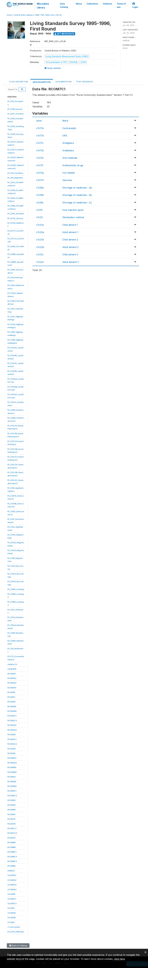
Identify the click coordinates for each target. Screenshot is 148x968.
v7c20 (39, 217)
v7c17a (40, 128)
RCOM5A (12, 777)
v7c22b (40, 247)
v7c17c (40, 142)
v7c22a (40, 232)
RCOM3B (11, 734)
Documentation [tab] (63, 82)
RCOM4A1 (12, 758)
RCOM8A (12, 842)
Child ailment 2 (70, 239)
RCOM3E (11, 753)
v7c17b (40, 135)
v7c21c (40, 254)
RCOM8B (11, 847)
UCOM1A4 (12, 889)
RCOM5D (12, 800)
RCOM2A (12, 702)
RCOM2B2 (12, 711)
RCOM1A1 (12, 673)
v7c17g (40, 172)
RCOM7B (11, 824)
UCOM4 (11, 922)
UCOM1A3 (12, 885)
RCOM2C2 (12, 720)
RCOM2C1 (12, 716)
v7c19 (39, 209)
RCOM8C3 (12, 861)
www (39, 120)
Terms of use (121, 5)
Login (135, 7)
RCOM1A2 (12, 678)
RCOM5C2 (12, 795)
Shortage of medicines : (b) (77, 195)
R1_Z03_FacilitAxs (15, 173)
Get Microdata (65, 34)
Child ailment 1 (70, 224)
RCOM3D (12, 749)
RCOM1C (11, 697)
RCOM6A (12, 805)
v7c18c (40, 202)
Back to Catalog (19, 945)
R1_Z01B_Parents (15, 109)
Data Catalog (64, 5)
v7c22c (40, 262)
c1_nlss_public (14, 927)
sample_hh (12, 664)
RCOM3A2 (12, 730)
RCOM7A (11, 819)
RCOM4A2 (12, 763)
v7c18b (40, 195)
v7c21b (40, 239)
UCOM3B (12, 917)
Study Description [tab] (18, 82)
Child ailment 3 (70, 254)
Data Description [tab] (42, 82)
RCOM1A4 (12, 687)
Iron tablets (68, 172)
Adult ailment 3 (70, 262)
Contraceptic (69, 128)
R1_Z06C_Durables (16, 213)
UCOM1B (11, 894)
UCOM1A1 (12, 875)
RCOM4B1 (12, 767)
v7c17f (39, 165)
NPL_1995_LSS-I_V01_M (51, 15)
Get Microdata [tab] (85, 82)
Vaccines (67, 180)
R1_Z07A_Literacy (15, 218)
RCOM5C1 (12, 791)
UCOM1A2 (12, 880)
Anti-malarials (69, 157)
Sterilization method (73, 217)
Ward (65, 120)
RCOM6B (11, 809)
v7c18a (40, 187)
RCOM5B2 (12, 786)
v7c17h (40, 180)
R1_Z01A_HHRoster (16, 932)
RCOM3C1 (12, 739)
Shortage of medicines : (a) (77, 187)
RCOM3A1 (12, 725)
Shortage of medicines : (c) (77, 202)
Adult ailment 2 (70, 247)
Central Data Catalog (23, 15)
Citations (107, 4)
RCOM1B (11, 692)
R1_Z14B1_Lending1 (16, 589)
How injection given (73, 209)
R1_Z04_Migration (15, 177)
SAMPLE (11, 870)
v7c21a (40, 224)
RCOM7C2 (12, 833)
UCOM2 (11, 908)
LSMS (36, 15)
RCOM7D (12, 838)
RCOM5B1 (12, 781)
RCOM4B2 (12, 772)
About (79, 4)
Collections (92, 4)
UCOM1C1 (12, 899)
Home (9, 15)
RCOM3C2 (12, 744)
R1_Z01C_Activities (16, 114)
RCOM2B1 (12, 706)
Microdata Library (43, 5)
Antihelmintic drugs (72, 165)
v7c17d (40, 150)
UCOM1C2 (12, 903)
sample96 (12, 669)
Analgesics (68, 142)
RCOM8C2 (12, 856)
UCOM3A (12, 913)
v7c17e (40, 157)
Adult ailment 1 (70, 232)
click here (119, 958)
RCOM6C (12, 814)
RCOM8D (12, 866)
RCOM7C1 (12, 828)
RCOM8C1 (12, 852)
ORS (64, 135)
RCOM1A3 (12, 683)
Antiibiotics (68, 150)
